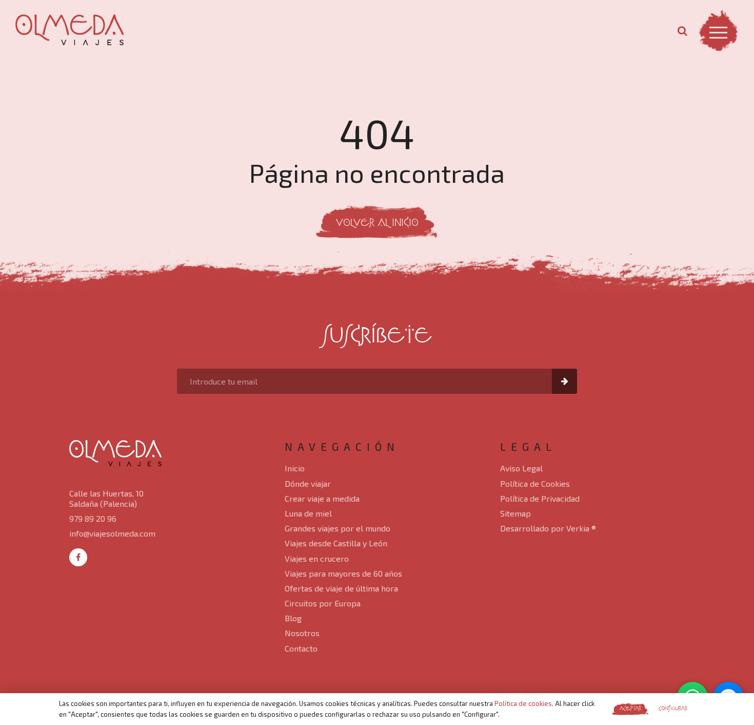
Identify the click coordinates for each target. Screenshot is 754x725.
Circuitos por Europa (323, 603)
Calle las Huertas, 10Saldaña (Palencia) (106, 498)
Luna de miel (308, 513)
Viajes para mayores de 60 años (343, 573)
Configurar (673, 708)
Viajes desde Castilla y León (336, 543)
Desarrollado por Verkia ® (548, 528)
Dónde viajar (308, 483)
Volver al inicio (377, 223)
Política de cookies (523, 703)
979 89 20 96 (92, 518)
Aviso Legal (521, 468)
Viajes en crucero (317, 558)
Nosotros (302, 633)
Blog (293, 618)
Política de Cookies (535, 483)
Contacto (301, 648)
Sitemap (515, 513)
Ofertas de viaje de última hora (341, 588)
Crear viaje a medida (322, 498)
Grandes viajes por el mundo (337, 528)
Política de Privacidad (540, 498)
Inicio (295, 468)
